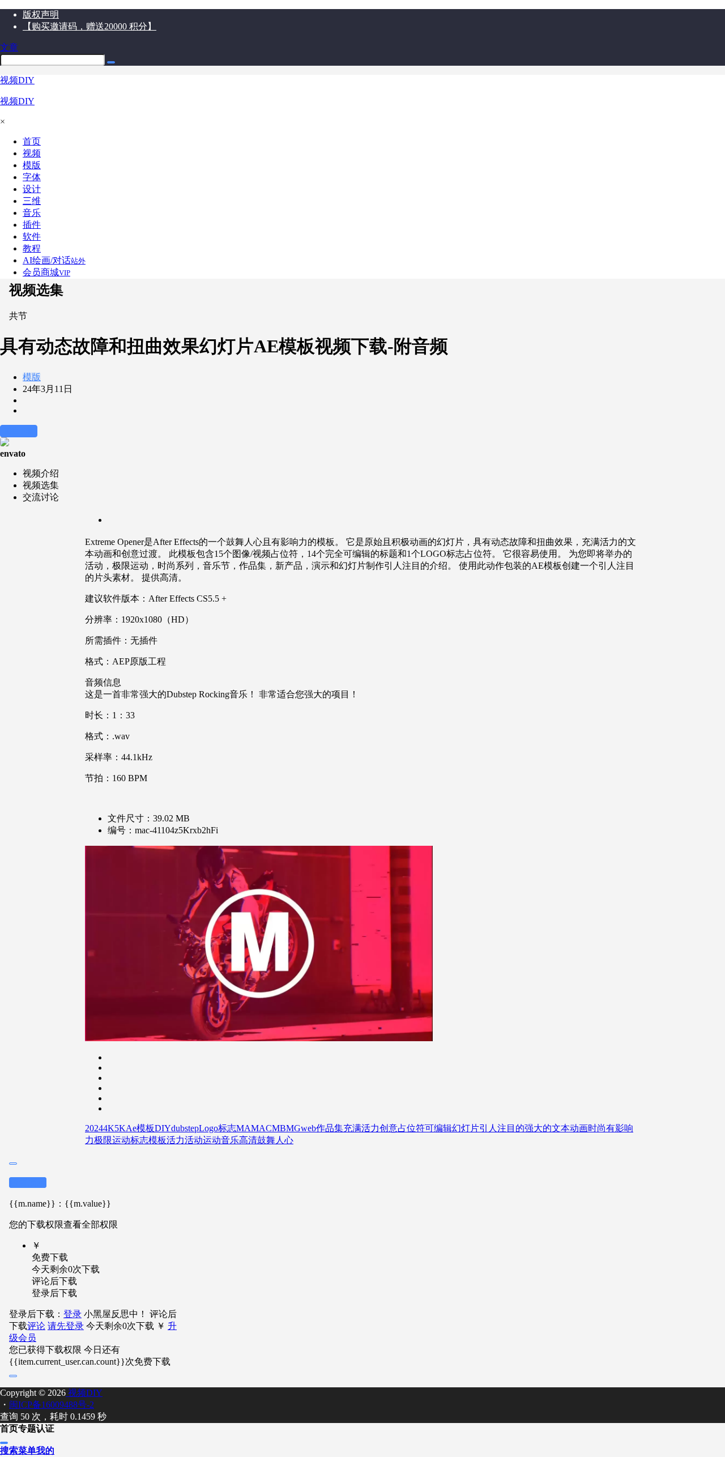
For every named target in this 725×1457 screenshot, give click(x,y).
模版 (32, 377)
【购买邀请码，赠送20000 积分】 (89, 26)
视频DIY (84, 1393)
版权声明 (41, 14)
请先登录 (66, 1326)
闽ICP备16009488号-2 (51, 1404)
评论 (36, 1326)
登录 (72, 1314)
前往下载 (18, 431)
